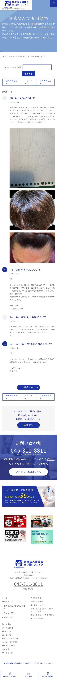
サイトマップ (7, 653)
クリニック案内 (8, 613)
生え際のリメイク (38, 605)
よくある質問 (7, 627)
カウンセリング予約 (9, 677)
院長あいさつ (9, 617)
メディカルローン (37, 618)
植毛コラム (6, 631)
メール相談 (28, 677)
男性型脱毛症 (36, 598)
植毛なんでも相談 (47, 677)
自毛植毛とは (7, 601)
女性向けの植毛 (37, 601)
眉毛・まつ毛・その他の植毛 (42, 615)
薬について (6, 635)
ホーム (4, 598)
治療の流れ (6, 624)
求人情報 (5, 649)
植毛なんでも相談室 (10, 638)
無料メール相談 (8, 645)
